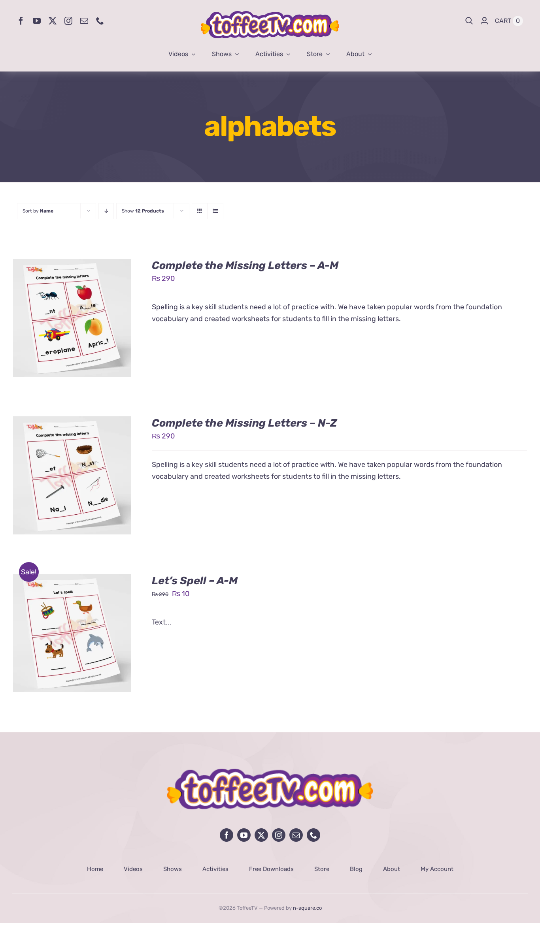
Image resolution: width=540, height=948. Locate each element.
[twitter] (53, 21)
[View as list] (215, 211)
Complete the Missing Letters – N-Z (244, 423)
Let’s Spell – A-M (195, 580)
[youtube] (37, 21)
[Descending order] (106, 211)
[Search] (469, 21)
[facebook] (21, 21)
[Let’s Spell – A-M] (72, 580)
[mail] (84, 21)
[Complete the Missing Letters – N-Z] (72, 422)
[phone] (100, 21)
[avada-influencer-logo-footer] (270, 772)
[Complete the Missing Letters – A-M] (72, 264)
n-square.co (307, 908)
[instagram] (68, 21)
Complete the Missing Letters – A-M (245, 265)
